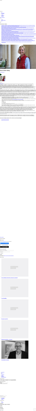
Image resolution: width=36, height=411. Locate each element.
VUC (31, 40)
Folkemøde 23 (14, 28)
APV (27, 25)
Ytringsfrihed (33, 40)
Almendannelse (16, 25)
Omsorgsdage (7, 35)
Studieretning (17, 38)
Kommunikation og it (31, 32)
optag (9, 35)
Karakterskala (11, 32)
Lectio (11, 33)
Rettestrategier (9, 37)
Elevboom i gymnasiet (18, 27)
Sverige (4, 39)
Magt (30, 33)
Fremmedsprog (3, 29)
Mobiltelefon (7, 34)
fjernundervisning (7, 28)
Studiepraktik (14, 38)
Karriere (2, 399)
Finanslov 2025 (3, 28)
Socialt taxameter (3, 38)
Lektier (14, 33)
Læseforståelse (3, 33)
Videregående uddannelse (21, 40)
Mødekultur (10, 34)
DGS (20, 26)
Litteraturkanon (22, 33)
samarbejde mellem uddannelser (15, 37)
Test (27, 39)
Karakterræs (8, 32)
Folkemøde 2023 (11, 28)
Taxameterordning (15, 39)
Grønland (29, 29)
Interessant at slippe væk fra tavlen (5, 120)
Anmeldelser (2, 15)
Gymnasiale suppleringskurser (8, 30)
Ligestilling (16, 33)
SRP (11, 38)
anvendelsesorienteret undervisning (22, 25)
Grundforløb (31, 29)
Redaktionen (2, 13)
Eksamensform (14, 27)
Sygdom (6, 39)
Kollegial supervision (27, 32)
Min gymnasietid (4, 34)
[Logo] (15, 10)
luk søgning (1, 403)
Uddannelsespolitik (3, 42)
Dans (10, 26)
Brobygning (2, 26)
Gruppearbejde (3, 30)
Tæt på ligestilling (4, 298)
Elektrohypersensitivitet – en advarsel (6, 339)
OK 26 (2, 19)
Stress (12, 38)
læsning (9, 33)
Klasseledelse (21, 32)
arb (28, 25)
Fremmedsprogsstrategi (7, 29)
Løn (29, 33)
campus (5, 26)
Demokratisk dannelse (16, 26)
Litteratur (19, 33)
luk (0, 43)
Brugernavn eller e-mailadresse (3, 250)
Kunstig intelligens (3, 20)
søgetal (6, 38)
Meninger (2, 16)
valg (10, 40)
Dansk (12, 26)
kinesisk (17, 32)
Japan (14, 31)
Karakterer (2, 32)
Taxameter (11, 39)
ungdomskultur (3, 40)
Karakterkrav (5, 32)
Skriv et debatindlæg (2, 17)
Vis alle (1, 404)
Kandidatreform (16, 31)
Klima (23, 32)
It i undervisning (9, 31)
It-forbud (12, 31)
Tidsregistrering (30, 39)
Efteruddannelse (9, 27)
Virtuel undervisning (28, 40)
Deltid (13, 26)
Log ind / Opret (1, 255)
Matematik (32, 33)
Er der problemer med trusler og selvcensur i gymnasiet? (9, 277)
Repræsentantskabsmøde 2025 (4, 37)
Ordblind (11, 35)
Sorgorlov (9, 38)
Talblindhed (8, 39)
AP (26, 25)
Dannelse (9, 26)
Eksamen (12, 27)
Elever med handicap (23, 27)
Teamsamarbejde (19, 39)
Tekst (21, 39)
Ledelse (13, 33)
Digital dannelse (24, 26)
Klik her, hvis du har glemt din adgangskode (9, 255)
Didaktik (22, 26)
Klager (19, 32)
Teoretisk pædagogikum (24, 39)
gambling (13, 29)
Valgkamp (12, 40)
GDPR (15, 29)
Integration (2, 31)
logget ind (4, 241)
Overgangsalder (17, 35)
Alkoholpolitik (12, 25)
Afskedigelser (6, 25)
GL (1, 373)
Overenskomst (13, 35)
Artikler (2, 375)
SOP (7, 38)
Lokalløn (27, 33)
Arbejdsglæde (30, 25)
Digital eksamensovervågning (30, 26)
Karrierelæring (14, 32)
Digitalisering (5, 27)
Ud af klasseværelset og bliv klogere (5, 119)
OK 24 (3, 35)
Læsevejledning (6, 33)
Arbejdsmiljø (33, 25)
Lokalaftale (25, 33)
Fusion (11, 29)
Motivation (13, 34)
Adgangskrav (2, 25)
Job (1, 12)
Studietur (2, 39)
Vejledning (14, 40)
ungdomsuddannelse (7, 40)
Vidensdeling (17, 40)
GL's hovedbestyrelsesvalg (19, 29)
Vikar (25, 40)
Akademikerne (9, 25)
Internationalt (5, 31)
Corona (7, 26)
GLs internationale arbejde (25, 29)
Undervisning (2, 398)
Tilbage (1, 44)
